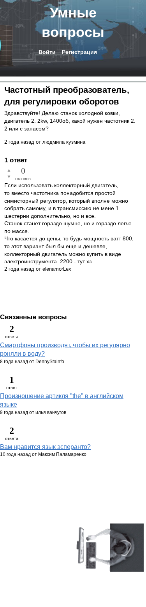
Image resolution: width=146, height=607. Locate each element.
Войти (47, 52)
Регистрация (79, 52)
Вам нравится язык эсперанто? (45, 447)
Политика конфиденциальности (39, 556)
